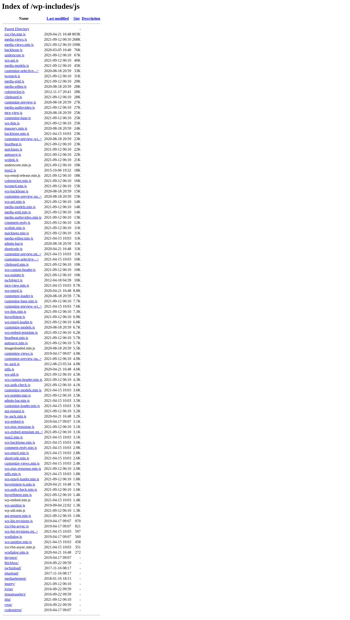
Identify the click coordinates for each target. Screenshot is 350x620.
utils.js (9, 369)
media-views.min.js (19, 45)
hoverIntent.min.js (18, 495)
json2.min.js (14, 437)
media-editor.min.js (19, 238)
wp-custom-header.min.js (23, 380)
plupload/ (12, 573)
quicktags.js (13, 149)
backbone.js (13, 50)
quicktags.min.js (17, 233)
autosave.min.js (16, 343)
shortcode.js (13, 249)
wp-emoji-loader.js (18, 322)
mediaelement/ (15, 578)
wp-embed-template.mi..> (24, 432)
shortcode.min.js (17, 458)
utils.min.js (13, 474)
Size (76, 18)
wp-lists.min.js (15, 312)
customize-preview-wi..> (23, 139)
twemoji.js (12, 76)
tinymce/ (11, 558)
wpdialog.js (13, 537)
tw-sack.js (12, 364)
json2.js (10, 170)
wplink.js (11, 160)
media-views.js (16, 39)
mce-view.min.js (17, 285)
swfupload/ (13, 568)
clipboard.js (13, 97)
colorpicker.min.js (18, 181)
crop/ (8, 605)
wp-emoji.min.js (17, 453)
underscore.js (14, 55)
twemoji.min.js (16, 186)
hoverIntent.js (15, 317)
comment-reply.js (17, 223)
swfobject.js (13, 280)
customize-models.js (20, 327)
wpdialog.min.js (17, 552)
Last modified (58, 18)
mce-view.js (13, 113)
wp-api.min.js (15, 202)
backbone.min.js (17, 134)
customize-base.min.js (21, 301)
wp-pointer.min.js (18, 395)
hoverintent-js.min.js (20, 484)
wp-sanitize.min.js (18, 542)
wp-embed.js (14, 421)
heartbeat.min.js (16, 338)
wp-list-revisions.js (19, 521)
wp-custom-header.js (20, 270)
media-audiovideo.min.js (23, 217)
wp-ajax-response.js (19, 427)
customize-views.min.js (22, 463)
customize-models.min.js (23, 390)
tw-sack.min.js (15, 416)
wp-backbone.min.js (20, 442)
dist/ (8, 599)
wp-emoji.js (13, 291)
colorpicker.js (15, 92)
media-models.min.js (20, 207)
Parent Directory (17, 29)
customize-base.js (18, 118)
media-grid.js (14, 81)
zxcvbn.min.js (15, 34)
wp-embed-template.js (21, 332)
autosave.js (13, 155)
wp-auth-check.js (17, 385)
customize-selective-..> (22, 71)
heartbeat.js (13, 144)
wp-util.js (12, 374)
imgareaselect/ (15, 594)
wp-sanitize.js (15, 505)
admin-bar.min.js (17, 401)
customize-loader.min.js (22, 406)
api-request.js (14, 411)
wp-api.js (11, 60)
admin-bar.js (14, 243)
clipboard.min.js (17, 264)
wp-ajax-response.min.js (23, 469)
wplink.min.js (15, 228)
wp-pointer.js (14, 275)
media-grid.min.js (18, 212)
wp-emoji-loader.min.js (22, 479)
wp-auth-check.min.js (21, 489)
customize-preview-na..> (23, 196)
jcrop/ (9, 589)
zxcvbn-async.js (17, 526)
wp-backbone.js (16, 191)
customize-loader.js (19, 296)
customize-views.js (19, 353)
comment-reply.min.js (21, 448)
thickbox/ (12, 563)
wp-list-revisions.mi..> (21, 531)
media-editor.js (15, 86)
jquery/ (10, 584)
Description (91, 18)
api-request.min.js (18, 516)
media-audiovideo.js (20, 107)
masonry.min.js (16, 128)
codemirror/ (13, 610)
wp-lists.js (12, 123)
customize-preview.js (20, 102)
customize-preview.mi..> (23, 254)
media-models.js (17, 66)
